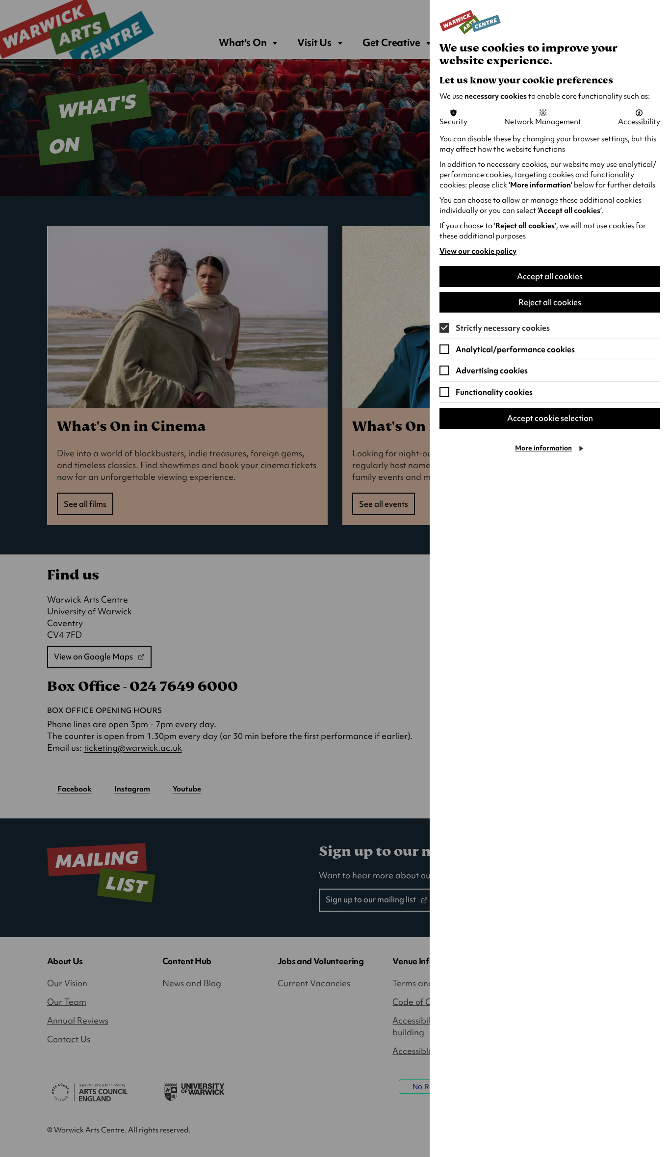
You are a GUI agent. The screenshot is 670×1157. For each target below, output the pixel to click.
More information (543, 448)
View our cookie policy (477, 251)
